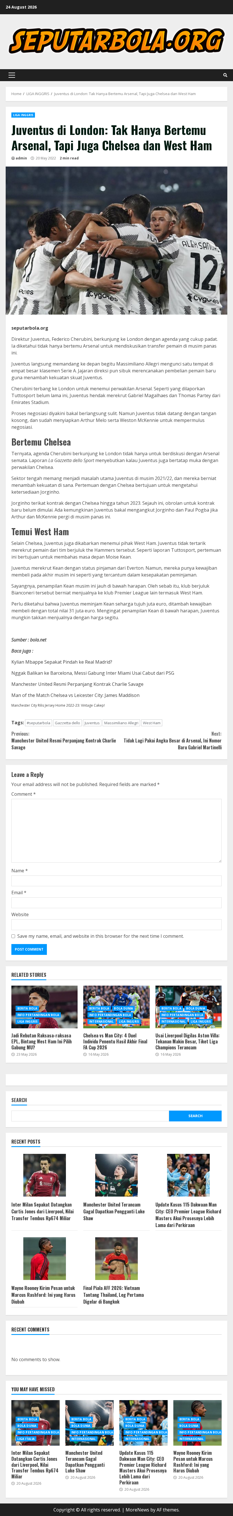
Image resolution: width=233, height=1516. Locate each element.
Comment (23, 794)
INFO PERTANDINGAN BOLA (38, 1015)
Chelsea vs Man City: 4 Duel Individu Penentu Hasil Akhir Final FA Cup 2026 (115, 1041)
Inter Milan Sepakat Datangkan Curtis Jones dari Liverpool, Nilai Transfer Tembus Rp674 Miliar (42, 1211)
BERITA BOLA (27, 1008)
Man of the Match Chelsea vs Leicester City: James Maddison (75, 695)
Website (20, 914)
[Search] (225, 75)
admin (21, 158)
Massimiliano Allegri (121, 722)
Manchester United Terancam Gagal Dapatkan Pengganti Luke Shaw (114, 1211)
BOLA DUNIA (123, 1008)
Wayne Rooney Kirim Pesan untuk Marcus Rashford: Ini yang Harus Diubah (43, 1295)
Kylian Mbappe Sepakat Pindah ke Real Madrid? (61, 662)
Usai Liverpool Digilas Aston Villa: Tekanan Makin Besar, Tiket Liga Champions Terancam (187, 1041)
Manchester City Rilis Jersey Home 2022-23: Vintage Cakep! (58, 705)
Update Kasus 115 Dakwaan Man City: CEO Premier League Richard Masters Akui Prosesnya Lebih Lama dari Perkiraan (188, 1214)
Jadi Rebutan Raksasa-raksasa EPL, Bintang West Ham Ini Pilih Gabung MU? (41, 1041)
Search (19, 1100)
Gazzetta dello (67, 722)
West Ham (152, 722)
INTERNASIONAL (101, 1021)
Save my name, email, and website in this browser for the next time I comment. (100, 936)
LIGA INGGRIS (23, 115)
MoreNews (137, 1510)
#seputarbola (38, 722)
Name (19, 870)
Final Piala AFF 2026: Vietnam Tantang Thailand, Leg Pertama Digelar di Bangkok (113, 1295)
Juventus (92, 722)
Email (18, 892)
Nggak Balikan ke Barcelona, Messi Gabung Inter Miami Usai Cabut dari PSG (92, 673)
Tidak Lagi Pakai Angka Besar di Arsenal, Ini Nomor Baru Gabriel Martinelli (173, 740)
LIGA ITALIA (26, 1439)
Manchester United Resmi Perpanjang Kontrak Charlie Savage (77, 684)
